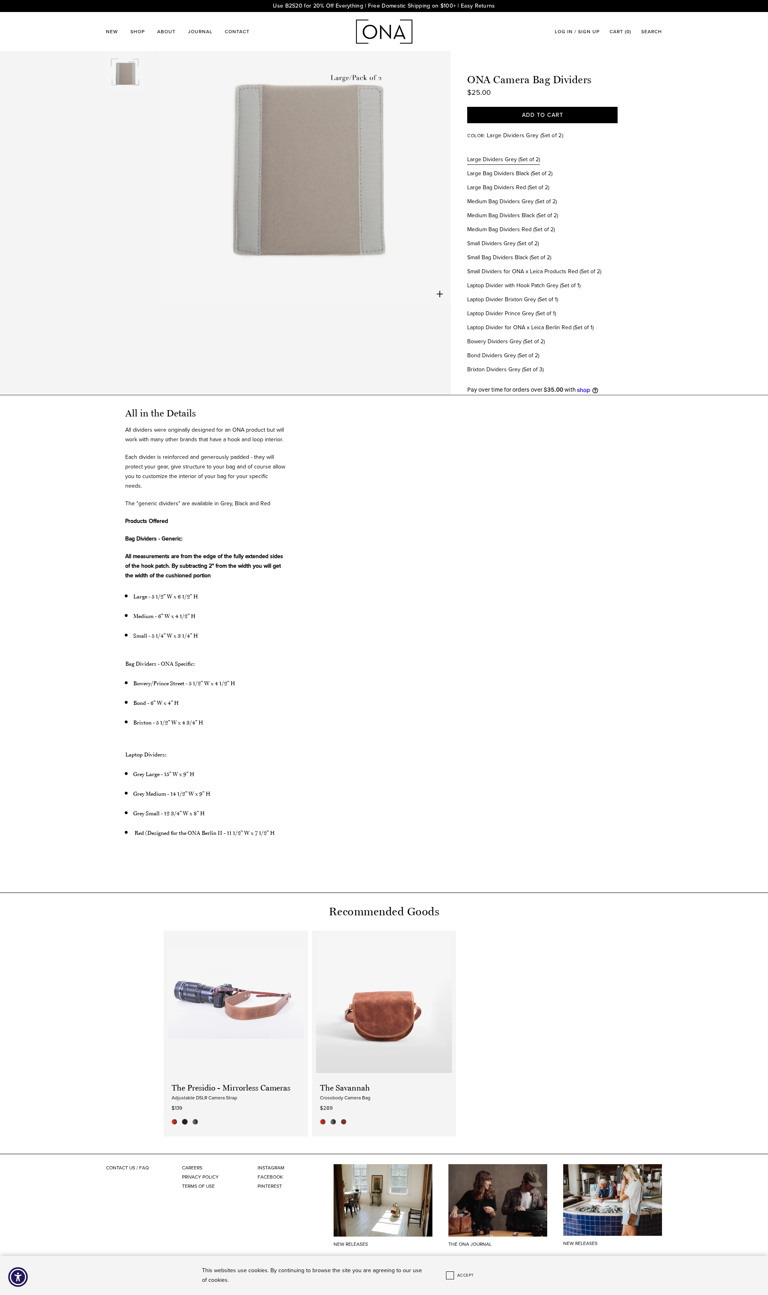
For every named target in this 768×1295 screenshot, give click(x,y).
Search (651, 31)
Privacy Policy (200, 1177)
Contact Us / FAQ (127, 1168)
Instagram (271, 1168)
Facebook (270, 1177)
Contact (237, 31)
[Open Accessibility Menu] (18, 1277)
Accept (465, 1275)
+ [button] (439, 294)
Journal (200, 31)
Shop (137, 31)
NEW (112, 31)
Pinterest (270, 1186)
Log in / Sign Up (577, 31)
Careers (192, 1168)
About (166, 31)
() (620, 31)
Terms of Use (198, 1186)
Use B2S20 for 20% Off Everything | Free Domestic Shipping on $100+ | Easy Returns (384, 5)
